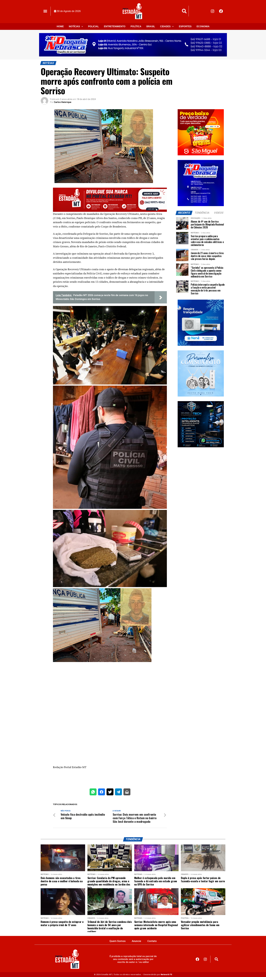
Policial (93, 26)
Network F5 (166, 974)
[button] (45, 11)
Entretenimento (114, 26)
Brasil (150, 26)
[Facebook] (221, 11)
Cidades (165, 26)
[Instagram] (212, 11)
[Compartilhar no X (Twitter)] (110, 792)
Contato (152, 941)
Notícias (74, 26)
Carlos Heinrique (62, 102)
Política (136, 26)
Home (60, 26)
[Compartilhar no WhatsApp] (93, 792)
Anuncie (136, 941)
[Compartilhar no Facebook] (101, 792)
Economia (203, 26)
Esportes (185, 26)
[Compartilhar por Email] (126, 792)
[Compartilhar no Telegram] (118, 792)
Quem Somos (117, 941)
